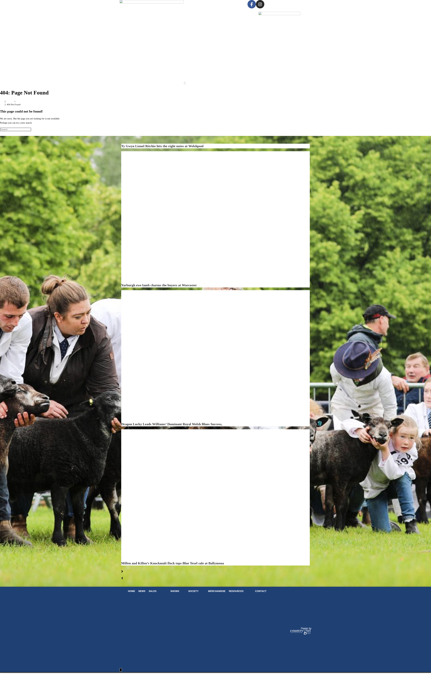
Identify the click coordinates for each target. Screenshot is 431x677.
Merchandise (216, 591)
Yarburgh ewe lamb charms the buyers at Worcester (159, 285)
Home (193, 4)
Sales (203, 4)
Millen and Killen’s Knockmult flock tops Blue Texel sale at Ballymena (173, 563)
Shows (221, 4)
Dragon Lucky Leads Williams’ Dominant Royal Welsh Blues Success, (171, 424)
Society (234, 4)
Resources (236, 591)
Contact (261, 591)
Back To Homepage (9, 133)
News (198, 4)
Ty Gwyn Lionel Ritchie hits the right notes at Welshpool (162, 146)
